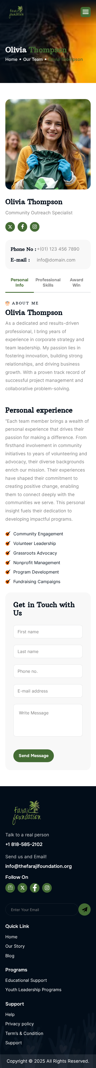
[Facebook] (22, 227)
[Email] (10, 888)
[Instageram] (34, 227)
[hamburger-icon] (86, 12)
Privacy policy (19, 1023)
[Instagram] (47, 888)
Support (13, 1042)
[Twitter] (10, 227)
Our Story (15, 946)
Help (10, 1014)
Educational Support (26, 980)
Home (11, 59)
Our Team (33, 59)
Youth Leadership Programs (33, 989)
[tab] (19, 284)
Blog (9, 955)
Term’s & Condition (24, 1033)
